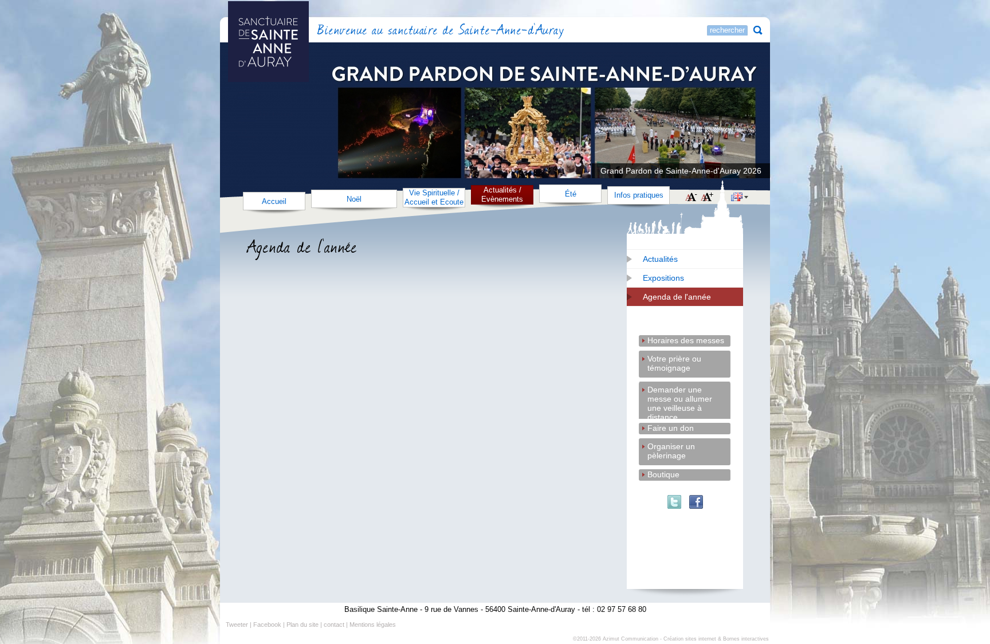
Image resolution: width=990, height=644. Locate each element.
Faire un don (670, 428)
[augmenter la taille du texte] (707, 198)
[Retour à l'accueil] (299, 31)
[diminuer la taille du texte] (691, 198)
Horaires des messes (685, 340)
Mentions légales (372, 624)
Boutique (663, 474)
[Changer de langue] (739, 198)
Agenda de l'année (677, 296)
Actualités (660, 259)
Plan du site (302, 624)
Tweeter (237, 624)
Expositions (663, 277)
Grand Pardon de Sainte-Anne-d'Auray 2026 (680, 170)
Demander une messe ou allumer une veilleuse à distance (679, 390)
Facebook (267, 624)
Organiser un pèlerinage (671, 447)
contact (334, 624)
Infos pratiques (638, 195)
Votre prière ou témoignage (674, 359)
